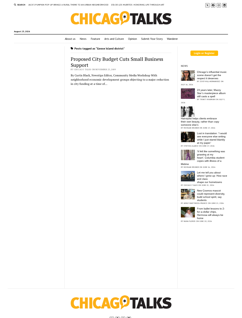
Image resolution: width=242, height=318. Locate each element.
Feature (95, 38)
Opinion (132, 38)
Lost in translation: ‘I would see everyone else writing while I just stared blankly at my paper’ (212, 138)
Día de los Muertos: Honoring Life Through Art (137, 4)
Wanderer (172, 38)
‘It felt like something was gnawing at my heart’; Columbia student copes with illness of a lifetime (203, 157)
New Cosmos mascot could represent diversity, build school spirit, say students (211, 195)
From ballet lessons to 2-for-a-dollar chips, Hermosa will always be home (211, 213)
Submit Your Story (152, 38)
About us (70, 38)
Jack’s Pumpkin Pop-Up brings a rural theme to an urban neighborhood (69, 4)
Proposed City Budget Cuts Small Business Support (117, 62)
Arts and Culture (114, 38)
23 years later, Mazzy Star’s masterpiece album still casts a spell (211, 93)
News (83, 38)
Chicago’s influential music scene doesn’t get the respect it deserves (212, 75)
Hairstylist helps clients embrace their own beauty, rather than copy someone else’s (200, 121)
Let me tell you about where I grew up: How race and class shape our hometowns (212, 177)
